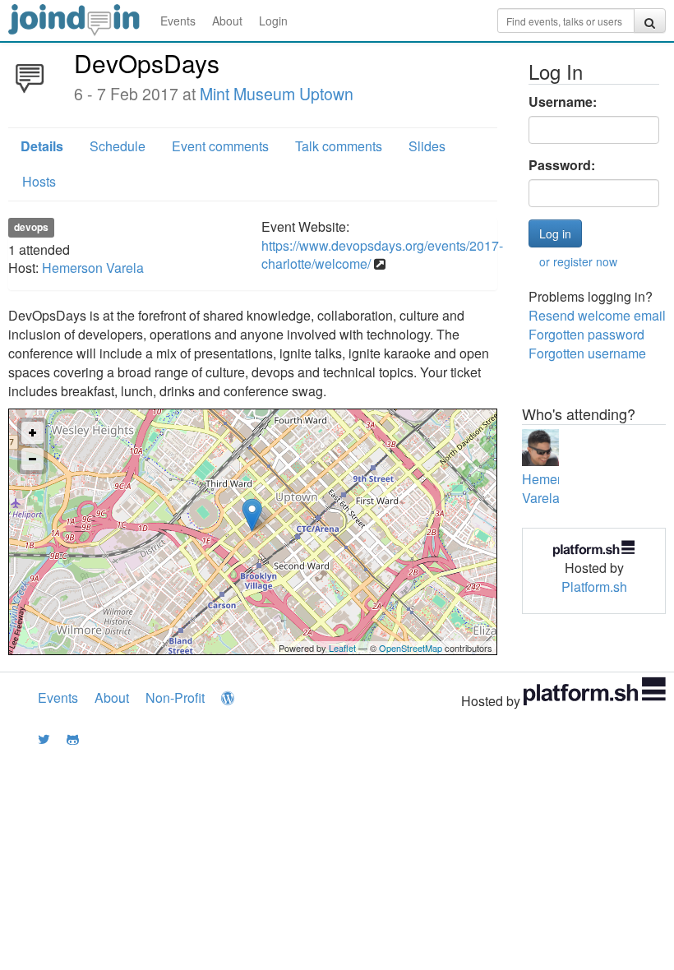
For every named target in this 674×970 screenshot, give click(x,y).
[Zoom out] (32, 459)
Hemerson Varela (93, 267)
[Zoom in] (32, 433)
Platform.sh (594, 586)
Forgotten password (586, 334)
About (227, 20)
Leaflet (342, 647)
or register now (578, 261)
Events (178, 20)
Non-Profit (175, 697)
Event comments (220, 145)
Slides (427, 145)
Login (273, 20)
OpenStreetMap (410, 647)
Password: (562, 165)
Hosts (39, 181)
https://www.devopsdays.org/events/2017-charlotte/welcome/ (382, 255)
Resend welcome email (597, 315)
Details (42, 145)
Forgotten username (587, 353)
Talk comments (338, 145)
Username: (563, 102)
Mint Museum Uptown (276, 93)
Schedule (117, 145)
